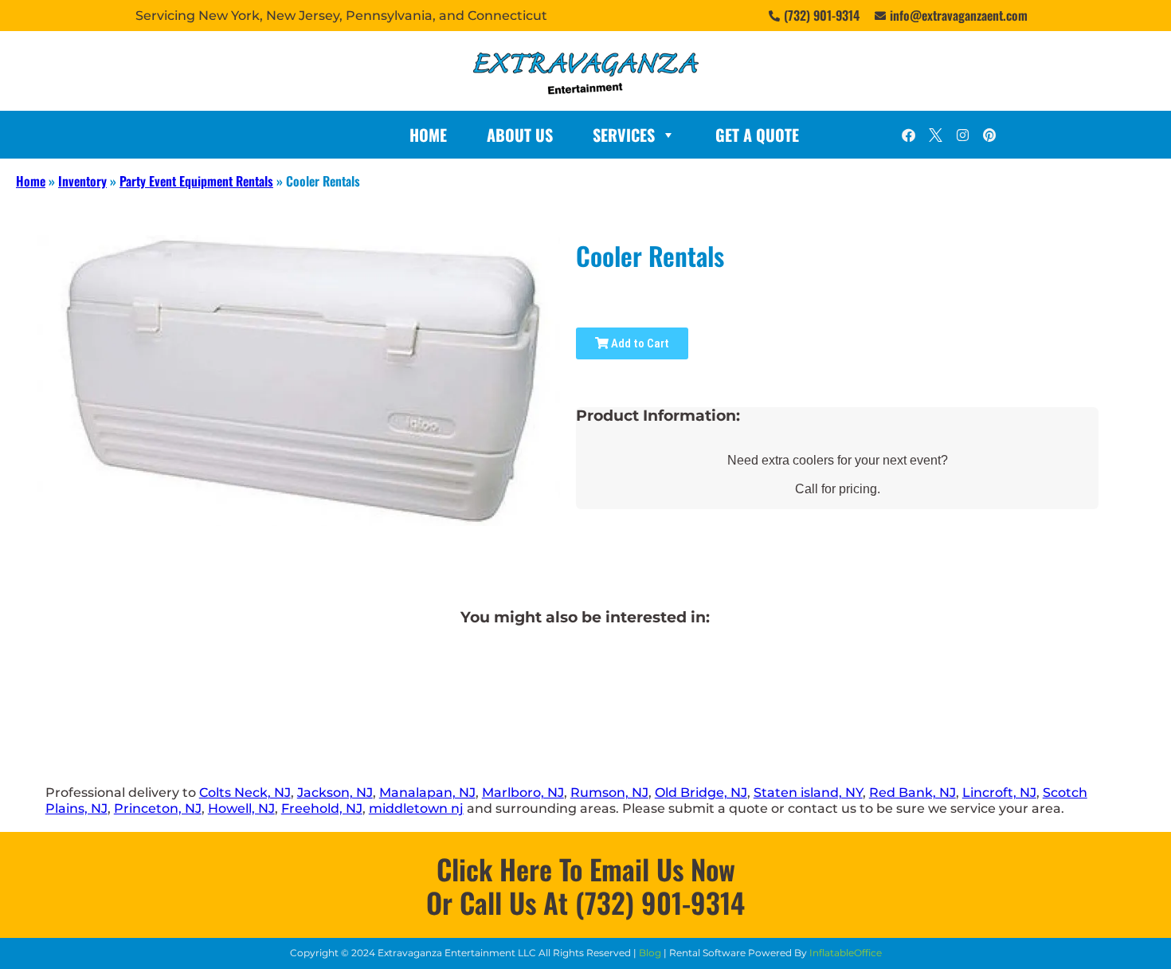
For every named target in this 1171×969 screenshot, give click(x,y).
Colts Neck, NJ (245, 792)
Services (624, 135)
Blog (650, 953)
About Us (520, 135)
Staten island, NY (808, 792)
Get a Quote (757, 135)
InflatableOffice (845, 953)
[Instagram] (962, 134)
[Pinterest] (989, 134)
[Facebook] (908, 134)
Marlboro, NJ (523, 792)
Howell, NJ (241, 808)
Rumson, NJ (609, 792)
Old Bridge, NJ (701, 792)
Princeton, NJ (158, 808)
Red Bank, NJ (912, 792)
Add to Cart (639, 343)
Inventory (82, 180)
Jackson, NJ (335, 792)
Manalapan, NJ (427, 792)
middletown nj (416, 808)
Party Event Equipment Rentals (196, 180)
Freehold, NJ (321, 808)
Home (428, 135)
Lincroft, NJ (999, 792)
